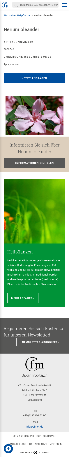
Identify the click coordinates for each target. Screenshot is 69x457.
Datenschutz (37, 444)
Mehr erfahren (23, 298)
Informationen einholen (34, 163)
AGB (24, 444)
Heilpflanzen (24, 15)
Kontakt (13, 444)
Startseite (9, 15)
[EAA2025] (8, 448)
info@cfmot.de (34, 426)
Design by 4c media (34, 452)
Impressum (55, 444)
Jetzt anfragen (34, 78)
